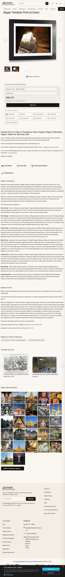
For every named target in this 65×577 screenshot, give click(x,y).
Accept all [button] (51, 569)
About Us (47, 489)
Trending (40, 9)
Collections (22, 9)
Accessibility (6, 521)
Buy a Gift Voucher (49, 513)
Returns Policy (7, 531)
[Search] (47, 3)
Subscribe (31, 499)
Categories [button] (7, 9)
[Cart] (56, 3)
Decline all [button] (51, 573)
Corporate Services (50, 506)
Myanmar (38, 340)
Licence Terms (7, 542)
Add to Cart (33, 105)
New (46, 9)
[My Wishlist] (52, 3)
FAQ (4, 524)
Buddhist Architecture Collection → (12, 468)
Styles (13, 340)
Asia (33, 340)
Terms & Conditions (8, 538)
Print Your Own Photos (51, 510)
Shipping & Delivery (8, 535)
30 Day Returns (12, 153)
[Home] (10, 3)
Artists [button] (15, 9)
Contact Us (26, 521)
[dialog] (32, 571)
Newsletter (6, 549)
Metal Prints (6, 545)
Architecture (8, 340)
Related (42, 340)
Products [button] (53, 9)
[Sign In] (60, 3)
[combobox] (32, 3)
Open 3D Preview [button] (34, 76)
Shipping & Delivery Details (51, 147)
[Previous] (5, 40)
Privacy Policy (7, 528)
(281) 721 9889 (30, 524)
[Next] (60, 40)
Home (3, 340)
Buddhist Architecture (21, 340)
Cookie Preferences (8, 552)
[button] (22, 575)
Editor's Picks (32, 9)
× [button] (63, 566)
